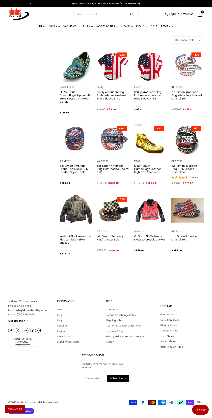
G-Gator (139, 231)
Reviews (61, 331)
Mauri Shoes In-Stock (172, 347)
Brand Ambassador (68, 342)
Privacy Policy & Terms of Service (125, 336)
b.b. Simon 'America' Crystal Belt (184, 238)
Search (110, 342)
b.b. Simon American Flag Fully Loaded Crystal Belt (113, 169)
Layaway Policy (114, 331)
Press (60, 309)
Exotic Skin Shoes (169, 320)
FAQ (59, 320)
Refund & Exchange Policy (121, 315)
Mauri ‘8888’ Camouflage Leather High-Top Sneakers (147, 169)
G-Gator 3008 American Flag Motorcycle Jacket (150, 238)
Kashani (64, 231)
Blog (59, 315)
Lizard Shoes (167, 336)
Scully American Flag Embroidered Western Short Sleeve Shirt (111, 95)
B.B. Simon (177, 87)
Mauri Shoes (167, 314)
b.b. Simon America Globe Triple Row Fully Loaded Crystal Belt (74, 169)
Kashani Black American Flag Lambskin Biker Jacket (75, 239)
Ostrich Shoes (168, 341)
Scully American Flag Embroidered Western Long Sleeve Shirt (148, 95)
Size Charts (63, 336)
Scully (100, 87)
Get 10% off (15, 408)
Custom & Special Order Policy (123, 325)
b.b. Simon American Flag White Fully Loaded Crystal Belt (186, 95)
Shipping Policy (114, 320)
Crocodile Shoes (169, 330)
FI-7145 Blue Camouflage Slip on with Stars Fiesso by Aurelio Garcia (75, 97)
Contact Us (112, 309)
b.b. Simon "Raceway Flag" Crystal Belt (110, 238)
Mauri (137, 160)
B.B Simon (177, 160)
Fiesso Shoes (67, 87)
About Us (62, 325)
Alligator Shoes (168, 325)
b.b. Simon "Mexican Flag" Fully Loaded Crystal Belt (184, 169)
